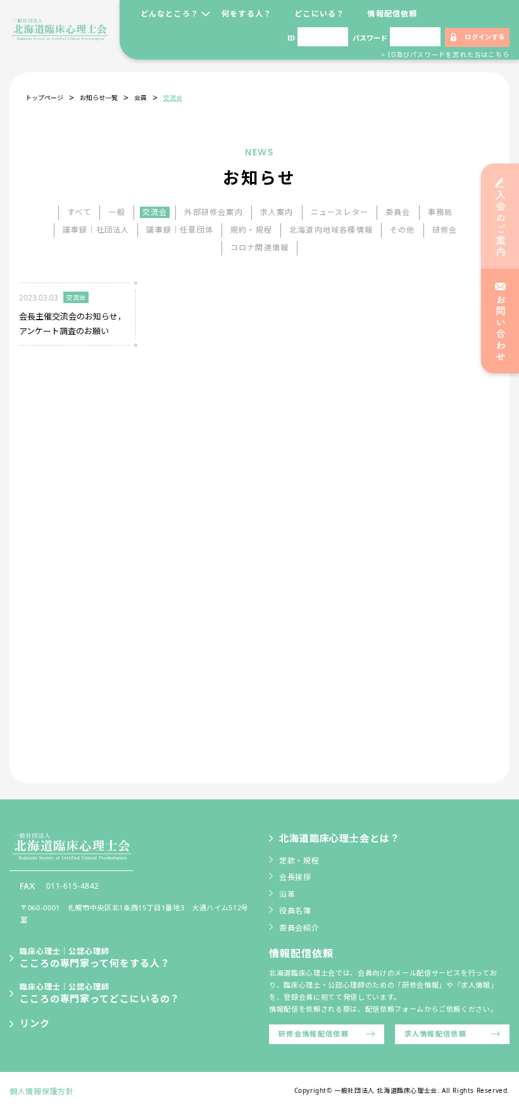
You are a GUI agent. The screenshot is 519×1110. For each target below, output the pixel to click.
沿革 (287, 894)
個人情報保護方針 (41, 1091)
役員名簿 (295, 910)
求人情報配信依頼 (435, 1033)
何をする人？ (247, 13)
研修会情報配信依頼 (313, 1033)
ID (291, 37)
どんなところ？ (170, 13)
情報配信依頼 (392, 13)
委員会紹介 (299, 927)
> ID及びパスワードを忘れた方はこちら (445, 54)
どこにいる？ (319, 13)
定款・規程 (299, 860)
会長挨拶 (295, 877)
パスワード (370, 37)
